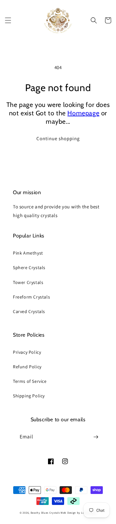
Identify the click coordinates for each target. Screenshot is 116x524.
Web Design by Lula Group (78, 512)
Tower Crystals (28, 282)
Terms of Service (30, 381)
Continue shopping (58, 138)
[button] (8, 20)
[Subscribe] (96, 437)
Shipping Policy (29, 396)
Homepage (83, 113)
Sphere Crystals (29, 267)
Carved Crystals (29, 311)
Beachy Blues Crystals (46, 512)
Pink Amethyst (28, 253)
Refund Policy (27, 367)
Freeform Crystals (31, 297)
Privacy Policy (27, 352)
